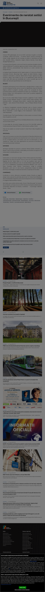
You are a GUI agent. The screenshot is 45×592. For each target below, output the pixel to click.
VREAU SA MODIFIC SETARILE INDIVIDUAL (22, 589)
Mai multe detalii (33, 561)
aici (9, 568)
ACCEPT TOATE (22, 587)
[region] (22, 573)
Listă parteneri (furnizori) (6, 584)
